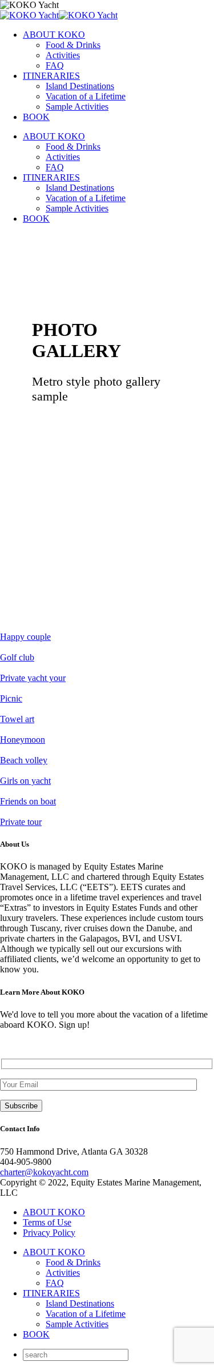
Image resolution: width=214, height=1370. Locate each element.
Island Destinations (80, 86)
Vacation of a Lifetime (86, 96)
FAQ (55, 65)
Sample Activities (77, 106)
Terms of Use (47, 1222)
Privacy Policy (49, 1232)
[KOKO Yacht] (59, 15)
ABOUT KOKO (54, 34)
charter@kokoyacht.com (44, 1172)
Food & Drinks (73, 45)
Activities (63, 55)
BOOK (36, 117)
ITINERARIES (51, 76)
